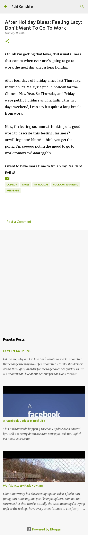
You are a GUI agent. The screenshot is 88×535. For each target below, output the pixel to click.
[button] (7, 41)
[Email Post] (7, 180)
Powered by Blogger (46, 529)
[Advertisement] (44, 280)
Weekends (13, 190)
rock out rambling (65, 184)
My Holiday (41, 184)
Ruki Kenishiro (22, 6)
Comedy (12, 184)
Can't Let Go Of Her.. (16, 351)
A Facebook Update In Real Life (24, 420)
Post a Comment (19, 222)
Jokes (25, 184)
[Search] (82, 7)
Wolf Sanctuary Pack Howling (23, 485)
